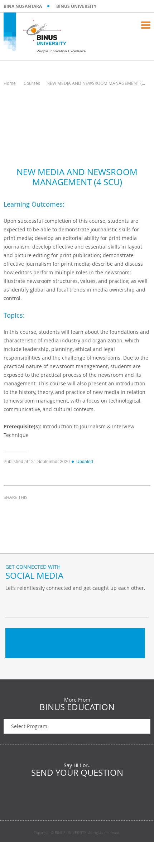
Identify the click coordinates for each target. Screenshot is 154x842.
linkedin (46, 510)
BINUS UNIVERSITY (76, 6)
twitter (28, 510)
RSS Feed (48, 603)
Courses (32, 83)
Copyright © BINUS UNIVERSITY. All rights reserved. (77, 833)
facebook (11, 510)
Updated (84, 461)
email (64, 510)
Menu (145, 25)
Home (10, 83)
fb (12, 603)
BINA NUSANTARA (23, 6)
